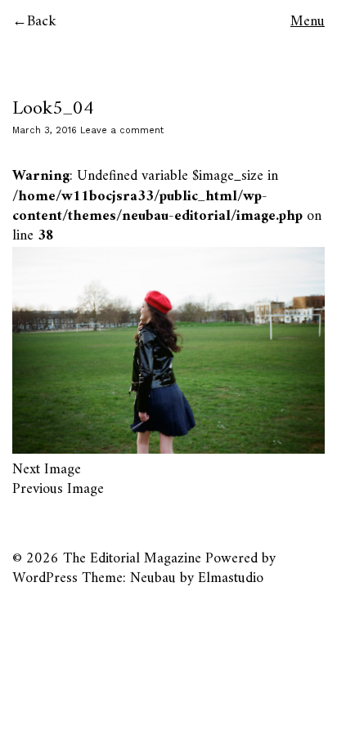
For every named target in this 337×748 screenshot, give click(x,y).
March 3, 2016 (44, 130)
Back (41, 21)
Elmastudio (230, 578)
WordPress (45, 578)
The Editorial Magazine (132, 558)
